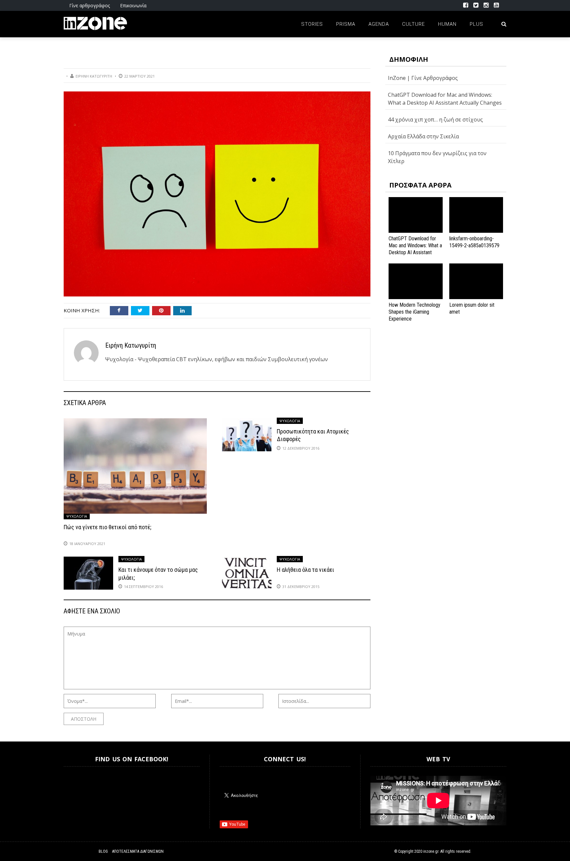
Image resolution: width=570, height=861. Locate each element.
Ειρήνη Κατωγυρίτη (94, 76)
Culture (413, 24)
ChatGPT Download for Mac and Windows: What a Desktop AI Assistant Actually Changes (415, 248)
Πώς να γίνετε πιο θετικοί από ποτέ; (107, 527)
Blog (103, 851)
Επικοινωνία (133, 5)
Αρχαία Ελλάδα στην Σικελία (423, 136)
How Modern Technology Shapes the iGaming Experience (414, 312)
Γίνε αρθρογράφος (89, 5)
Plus (476, 24)
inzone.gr (430, 851)
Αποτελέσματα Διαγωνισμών (138, 851)
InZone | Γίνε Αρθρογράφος (423, 78)
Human (447, 24)
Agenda (378, 24)
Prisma (345, 24)
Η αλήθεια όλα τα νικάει (305, 569)
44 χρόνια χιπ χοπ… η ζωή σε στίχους (435, 119)
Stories (312, 24)
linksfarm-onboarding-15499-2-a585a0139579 (474, 242)
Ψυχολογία (76, 516)
